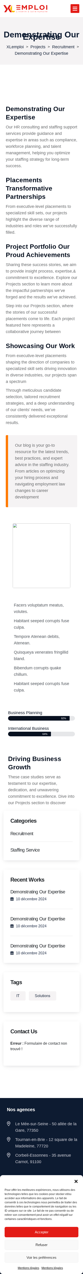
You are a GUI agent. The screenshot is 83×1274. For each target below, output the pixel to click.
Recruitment (21, 833)
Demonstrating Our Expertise (37, 891)
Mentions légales (28, 1268)
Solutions (42, 996)
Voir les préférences (41, 1257)
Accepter (41, 1232)
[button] (76, 1181)
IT (18, 996)
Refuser (41, 1245)
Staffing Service (25, 849)
